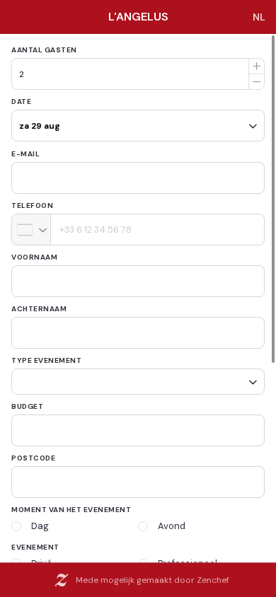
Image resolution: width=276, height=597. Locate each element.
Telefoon (32, 205)
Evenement (35, 542)
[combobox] (31, 229)
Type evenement (46, 360)
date (21, 101)
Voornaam (34, 257)
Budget (27, 401)
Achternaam (39, 308)
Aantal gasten (44, 49)
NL (259, 17)
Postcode (33, 453)
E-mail (25, 153)
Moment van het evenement (71, 504)
